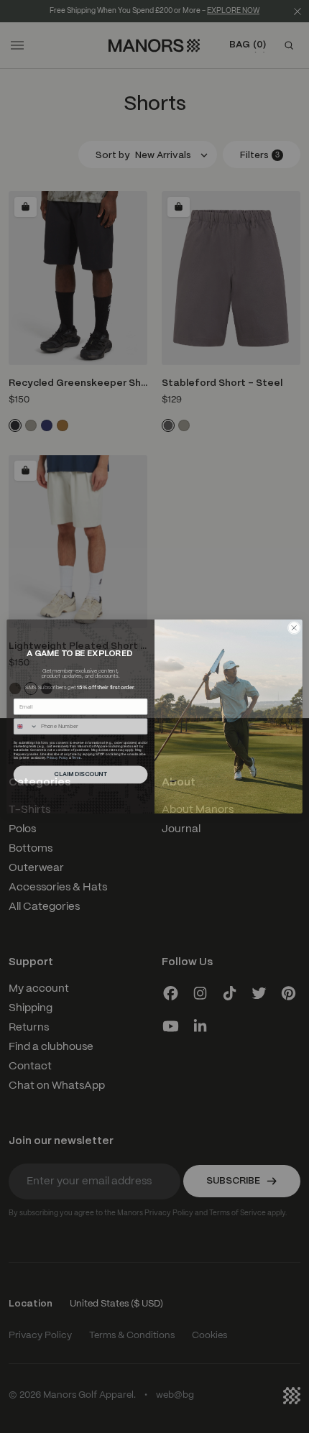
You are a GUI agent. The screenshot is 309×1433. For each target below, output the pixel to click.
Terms (76, 757)
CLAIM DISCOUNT (80, 775)
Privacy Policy (57, 757)
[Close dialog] (294, 628)
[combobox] (25, 726)
